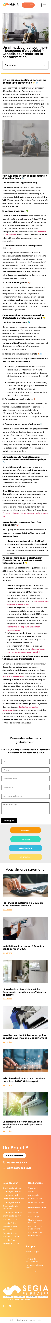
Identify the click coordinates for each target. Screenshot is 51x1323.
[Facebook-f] (4, 1306)
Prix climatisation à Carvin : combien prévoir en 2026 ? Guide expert (24, 1080)
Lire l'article (7, 910)
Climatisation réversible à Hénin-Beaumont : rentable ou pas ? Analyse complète (24, 992)
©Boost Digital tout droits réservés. (25, 1320)
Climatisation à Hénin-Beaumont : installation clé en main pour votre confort (22, 1124)
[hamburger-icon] (44, 5)
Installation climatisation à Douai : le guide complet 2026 (24, 947)
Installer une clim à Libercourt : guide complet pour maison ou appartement (25, 1036)
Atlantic (42, 231)
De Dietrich (10, 235)
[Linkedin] (10, 1306)
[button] (45, 65)
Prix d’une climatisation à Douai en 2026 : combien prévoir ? (23, 904)
